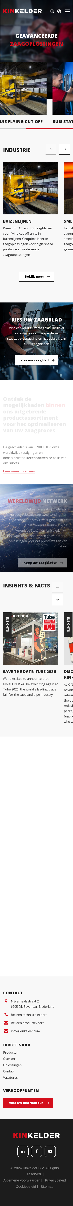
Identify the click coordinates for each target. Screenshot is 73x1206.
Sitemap (47, 1187)
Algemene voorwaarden (21, 1180)
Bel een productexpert (27, 1023)
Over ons (9, 1059)
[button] (64, 149)
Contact (8, 1071)
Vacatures (10, 1077)
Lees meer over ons (19, 469)
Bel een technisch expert (29, 1015)
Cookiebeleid (26, 1187)
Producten (10, 1052)
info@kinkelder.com (25, 1031)
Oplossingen (12, 1065)
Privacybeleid (55, 1180)
